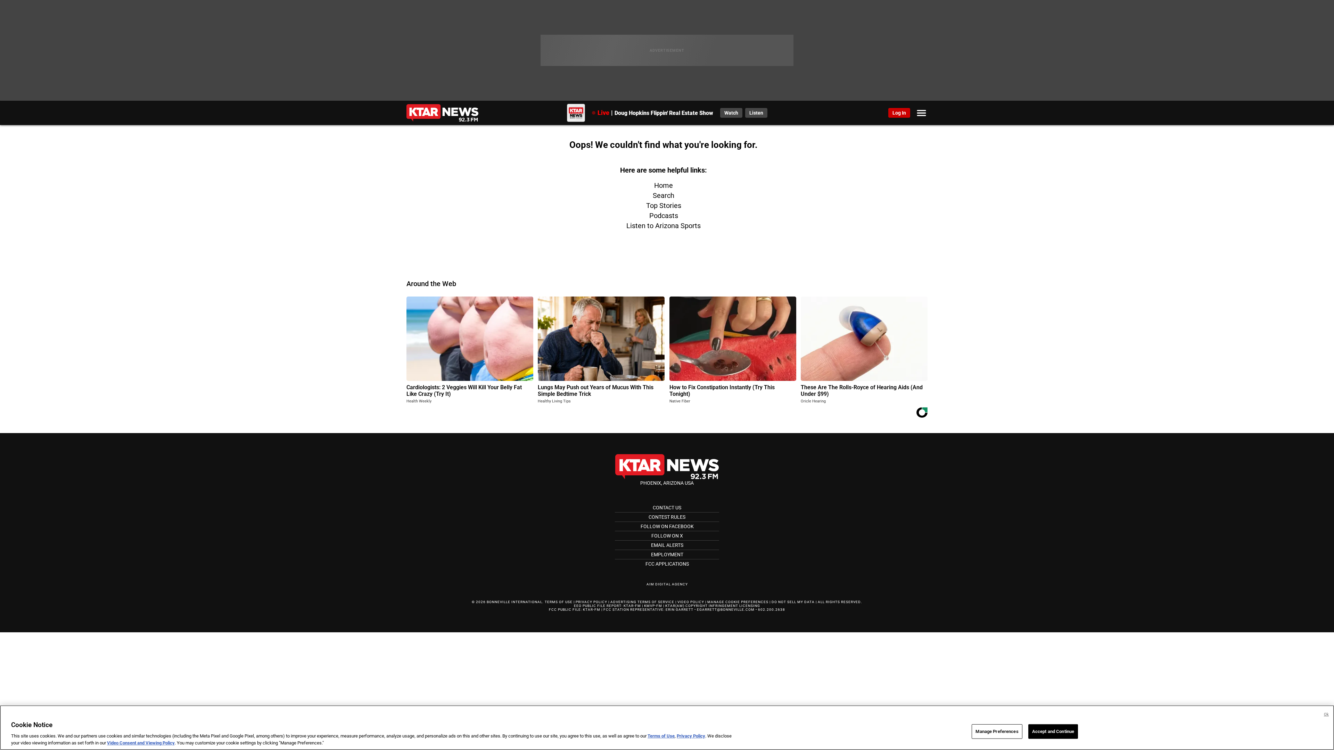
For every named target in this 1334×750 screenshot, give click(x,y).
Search (663, 195)
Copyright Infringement (711, 606)
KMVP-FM (653, 606)
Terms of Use (559, 602)
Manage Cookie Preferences (737, 602)
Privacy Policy (591, 602)
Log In (899, 113)
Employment (667, 554)
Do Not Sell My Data (793, 602)
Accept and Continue (1053, 731)
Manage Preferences (996, 731)
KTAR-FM (632, 606)
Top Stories (663, 205)
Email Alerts (667, 545)
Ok (1326, 714)
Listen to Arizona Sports (663, 226)
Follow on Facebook (667, 526)
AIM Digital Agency (667, 584)
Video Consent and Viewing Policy (141, 742)
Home (663, 185)
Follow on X (667, 536)
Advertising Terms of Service (642, 602)
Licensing (749, 606)
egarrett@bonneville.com (726, 609)
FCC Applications (667, 564)
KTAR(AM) (674, 606)
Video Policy (690, 602)
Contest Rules (667, 517)
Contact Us (667, 507)
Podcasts (663, 215)
